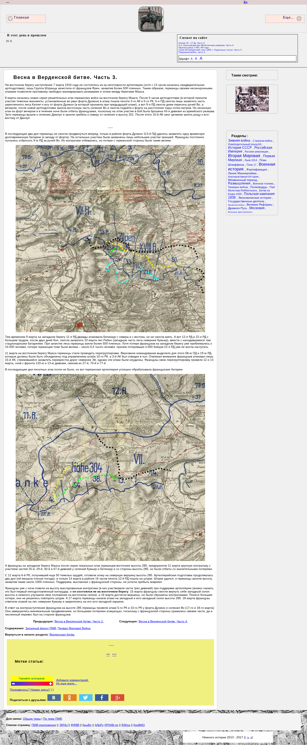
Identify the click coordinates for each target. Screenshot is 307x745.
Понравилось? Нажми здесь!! (30, 689)
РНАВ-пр (112, 725)
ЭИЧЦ (63, 725)
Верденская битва (61, 634)
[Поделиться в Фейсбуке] (101, 700)
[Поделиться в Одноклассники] (70, 700)
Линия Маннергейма (242, 173)
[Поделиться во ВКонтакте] (54, 700)
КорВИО (139, 725)
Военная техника (263, 183)
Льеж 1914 (251, 160)
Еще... (288, 17)
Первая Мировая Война (74, 628)
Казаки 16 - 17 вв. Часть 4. (192, 43)
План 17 (252, 164)
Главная (21, 17)
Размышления (239, 183)
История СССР (240, 147)
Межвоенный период (243, 180)
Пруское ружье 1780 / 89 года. (194, 47)
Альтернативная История (243, 176)
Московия (257, 208)
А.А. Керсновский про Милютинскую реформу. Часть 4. (206, 45)
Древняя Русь (238, 208)
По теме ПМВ (52, 718)
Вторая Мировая (244, 155)
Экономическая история (255, 197)
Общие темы (32, 718)
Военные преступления (240, 212)
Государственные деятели (246, 201)
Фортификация (257, 169)
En (245, 2)
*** (108, 654)
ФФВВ (75, 725)
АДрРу (99, 725)
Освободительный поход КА (245, 144)
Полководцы (259, 187)
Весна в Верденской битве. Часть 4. (163, 621)
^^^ (114, 654)
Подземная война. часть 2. (192, 52)
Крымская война (236, 205)
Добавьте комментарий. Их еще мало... (72, 681)
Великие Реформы (260, 204)
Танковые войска (238, 187)
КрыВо (86, 725)
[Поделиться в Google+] (117, 700)
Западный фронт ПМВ (40, 628)
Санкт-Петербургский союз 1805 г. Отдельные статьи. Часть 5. (210, 50)
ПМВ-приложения (44, 725)
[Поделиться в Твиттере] (86, 700)
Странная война (263, 140)
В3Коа (126, 725)
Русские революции (257, 151)
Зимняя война (239, 140)
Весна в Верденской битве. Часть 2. (79, 621)
